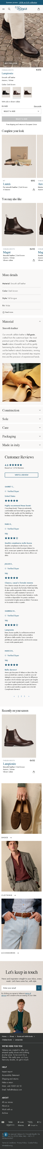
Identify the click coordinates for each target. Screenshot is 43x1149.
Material (7, 321)
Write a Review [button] (21, 475)
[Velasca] (21, 9)
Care (5, 427)
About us (5, 1105)
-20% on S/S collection (28, 2)
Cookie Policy (33, 1143)
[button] (3, 9)
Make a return (7, 1082)
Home (4, 1036)
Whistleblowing (7, 1145)
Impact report (7, 1071)
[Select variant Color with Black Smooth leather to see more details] (7, 92)
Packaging (9, 436)
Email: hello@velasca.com (12, 1089)
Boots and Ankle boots (25, 1036)
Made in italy (11, 445)
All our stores (7, 1102)
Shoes (12, 1036)
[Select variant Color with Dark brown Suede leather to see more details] (29, 92)
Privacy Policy (22, 1143)
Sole (5, 419)
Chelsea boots (7, 1040)
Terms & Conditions (9, 1143)
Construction (10, 410)
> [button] (28, 696)
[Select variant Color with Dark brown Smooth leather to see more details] (18, 92)
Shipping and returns (10, 1078)
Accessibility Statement (10, 1075)
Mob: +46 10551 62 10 (12, 1086)
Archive (5, 1113)
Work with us (7, 1109)
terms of (28, 993)
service (3, 995)
